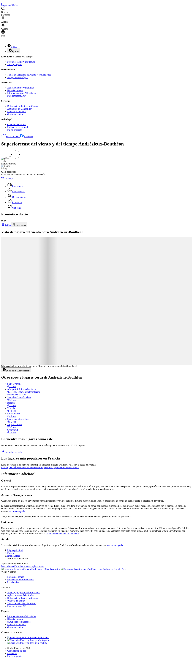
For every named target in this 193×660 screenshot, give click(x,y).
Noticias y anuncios (16, 111)
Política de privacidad (17, 127)
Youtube (43, 643)
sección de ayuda (17, 511)
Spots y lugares (14, 64)
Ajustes (15, 51)
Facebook (28, 136)
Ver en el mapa (13, 136)
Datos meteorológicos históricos (22, 106)
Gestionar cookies (15, 114)
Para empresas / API (16, 96)
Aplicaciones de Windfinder (20, 87)
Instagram (44, 640)
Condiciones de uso (16, 124)
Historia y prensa (15, 90)
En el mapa (7, 178)
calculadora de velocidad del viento (62, 533)
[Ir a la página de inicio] (1, 2)
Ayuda (14, 46)
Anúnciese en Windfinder (19, 108)
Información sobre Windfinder (21, 93)
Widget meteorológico (17, 77)
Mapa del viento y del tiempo (21, 61)
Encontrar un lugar (14, 452)
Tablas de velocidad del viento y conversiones (29, 74)
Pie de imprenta (14, 130)
